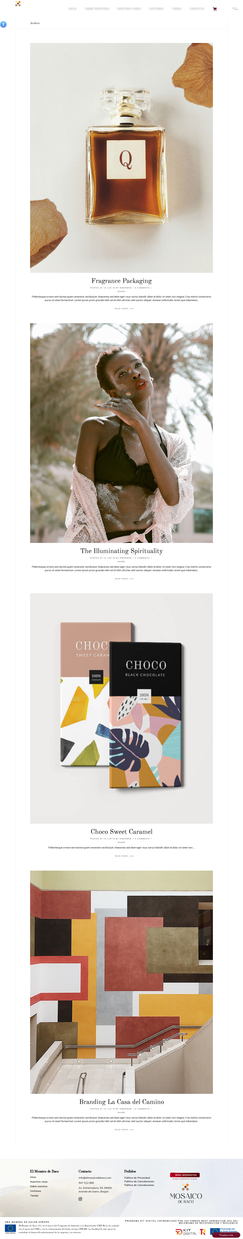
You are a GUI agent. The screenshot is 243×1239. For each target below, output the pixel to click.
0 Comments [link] (142, 288)
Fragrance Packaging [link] (121, 281)
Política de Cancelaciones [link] (139, 1181)
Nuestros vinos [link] (39, 1182)
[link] (3, 24)
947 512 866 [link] (86, 1182)
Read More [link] (121, 309)
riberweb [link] (126, 288)
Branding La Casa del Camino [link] (121, 1102)
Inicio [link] (33, 1177)
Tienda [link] (34, 1195)
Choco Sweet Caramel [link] (121, 832)
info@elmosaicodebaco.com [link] (95, 1177)
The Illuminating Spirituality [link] (121, 551)
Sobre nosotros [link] (39, 1186)
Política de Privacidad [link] (137, 1177)
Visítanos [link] (35, 1191)
